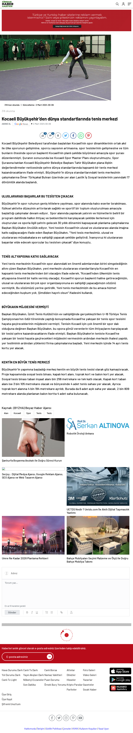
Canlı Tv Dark (30, 670)
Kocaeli (17, 413)
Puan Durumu (51, 679)
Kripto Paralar (75, 684)
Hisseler (71, 679)
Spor (28, 413)
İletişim (40, 728)
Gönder (12, 612)
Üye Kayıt (7, 699)
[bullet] (51, 612)
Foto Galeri (89, 670)
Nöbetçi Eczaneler (33, 679)
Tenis (38, 413)
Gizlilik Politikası (53, 728)
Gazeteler (88, 684)
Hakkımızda (30, 728)
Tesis (49, 413)
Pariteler (72, 689)
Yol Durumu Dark (11, 674)
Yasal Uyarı (103, 728)
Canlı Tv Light (9, 679)
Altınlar (71, 670)
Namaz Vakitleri (53, 674)
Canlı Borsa (50, 670)
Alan (6, 413)
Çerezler (67, 728)
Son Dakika (29, 684)
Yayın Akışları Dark (33, 674)
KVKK (75, 728)
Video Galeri (89, 674)
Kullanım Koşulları (88, 728)
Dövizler (71, 674)
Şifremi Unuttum (11, 704)
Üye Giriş (6, 694)
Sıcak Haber (90, 689)
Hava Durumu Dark (12, 670)
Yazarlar (87, 679)
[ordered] (46, 612)
